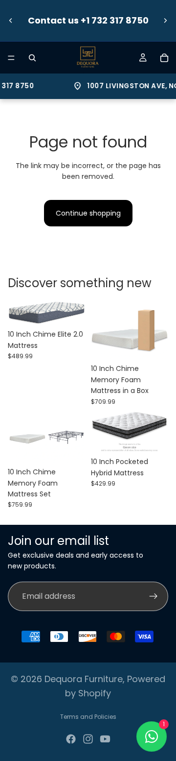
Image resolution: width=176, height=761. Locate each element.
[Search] (32, 58)
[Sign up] (153, 596)
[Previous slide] (11, 20)
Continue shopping (88, 213)
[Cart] (164, 58)
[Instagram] (88, 739)
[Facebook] (71, 739)
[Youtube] (105, 739)
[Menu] (11, 58)
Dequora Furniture (83, 679)
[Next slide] (165, 20)
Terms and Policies (88, 716)
